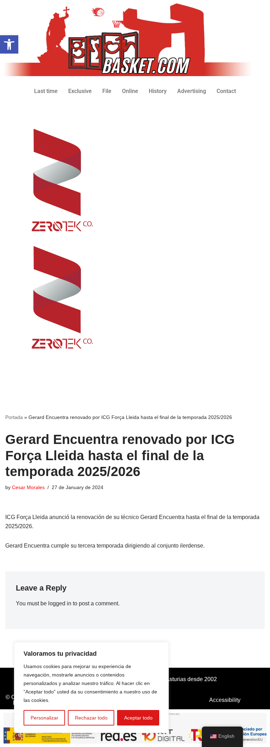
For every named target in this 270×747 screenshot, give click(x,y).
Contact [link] (226, 91)
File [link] (106, 91)
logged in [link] (59, 603)
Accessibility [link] (224, 700)
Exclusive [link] (80, 91)
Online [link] (130, 91)
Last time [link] (46, 91)
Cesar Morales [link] (28, 487)
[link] (9, 44)
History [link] (158, 91)
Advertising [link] (191, 91)
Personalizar (44, 718)
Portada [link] (14, 417)
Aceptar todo (138, 718)
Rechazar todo (91, 718)
